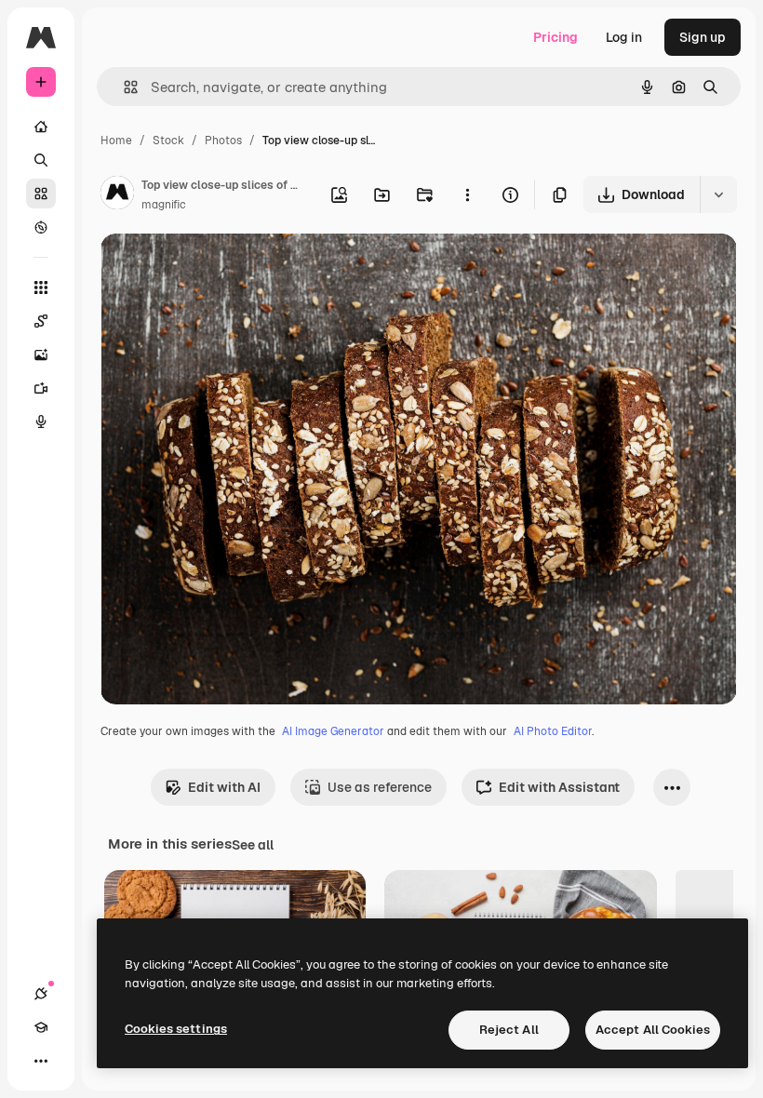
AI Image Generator (333, 731)
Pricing (555, 37)
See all (253, 845)
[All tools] (41, 287)
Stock (168, 140)
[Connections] (41, 994)
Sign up (702, 37)
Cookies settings (176, 1029)
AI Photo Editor (553, 731)
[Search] (41, 160)
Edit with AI (224, 787)
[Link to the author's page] (117, 195)
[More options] (467, 194)
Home (116, 140)
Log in (624, 37)
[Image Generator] (41, 354)
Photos (223, 140)
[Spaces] (41, 321)
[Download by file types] (718, 194)
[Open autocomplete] (123, 87)
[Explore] (41, 227)
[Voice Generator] (41, 421)
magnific (163, 204)
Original (220, 269)
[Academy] (41, 1027)
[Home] (41, 126)
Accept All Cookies (653, 1030)
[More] (41, 1061)
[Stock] (41, 193)
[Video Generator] (41, 388)
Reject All (509, 1030)
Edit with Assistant (559, 787)
